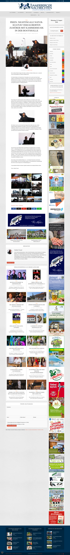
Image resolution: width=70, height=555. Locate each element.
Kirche (42, 12)
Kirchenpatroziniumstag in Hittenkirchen (57, 546)
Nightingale (21, 205)
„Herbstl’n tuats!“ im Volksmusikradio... (16, 547)
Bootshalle (13, 205)
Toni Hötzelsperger (19, 285)
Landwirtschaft (50, 12)
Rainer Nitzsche (40, 553)
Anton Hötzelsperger (39, 374)
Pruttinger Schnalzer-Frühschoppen (16, 543)
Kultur (27, 20)
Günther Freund (29, 70)
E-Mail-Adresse (23, 417)
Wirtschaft (33, 15)
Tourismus (36, 12)
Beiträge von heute (52, 38)
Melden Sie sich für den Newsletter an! (55, 92)
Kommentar (9, 407)
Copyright (13, 553)
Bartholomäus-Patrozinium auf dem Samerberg (17, 538)
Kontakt (10, 553)
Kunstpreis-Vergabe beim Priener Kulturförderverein (36, 371)
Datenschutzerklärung (18, 553)
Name (8, 417)
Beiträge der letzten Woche (54, 42)
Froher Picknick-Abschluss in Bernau (37, 547)
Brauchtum (28, 12)
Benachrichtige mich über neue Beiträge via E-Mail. (16, 424)
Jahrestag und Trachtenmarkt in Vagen (17, 534)
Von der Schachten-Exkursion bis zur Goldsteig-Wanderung (37, 538)
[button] (21, 181)
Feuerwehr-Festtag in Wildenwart (56, 532)
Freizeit (58, 12)
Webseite (34, 417)
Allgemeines (21, 12)
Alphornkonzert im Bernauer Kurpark (37, 534)
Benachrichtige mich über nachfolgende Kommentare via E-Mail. (18, 422)
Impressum (7, 553)
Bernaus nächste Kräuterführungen (35, 543)
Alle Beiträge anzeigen (10, 262)
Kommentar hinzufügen (23, 33)
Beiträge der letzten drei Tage (54, 40)
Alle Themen (12, 12)
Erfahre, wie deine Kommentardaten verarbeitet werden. (34, 429)
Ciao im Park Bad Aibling (36, 348)
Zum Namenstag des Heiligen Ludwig (57, 537)
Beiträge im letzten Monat (53, 44)
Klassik (17, 205)
